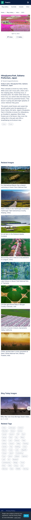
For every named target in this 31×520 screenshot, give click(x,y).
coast (10, 450)
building (17, 446)
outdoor (20, 427)
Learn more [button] (17, 517)
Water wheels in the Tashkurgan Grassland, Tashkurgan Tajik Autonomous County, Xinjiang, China (15, 211)
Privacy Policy (10, 511)
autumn (11, 434)
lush (10, 440)
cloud (24, 446)
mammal (4, 469)
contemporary (6, 462)
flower (10, 124)
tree (11, 446)
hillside (17, 456)
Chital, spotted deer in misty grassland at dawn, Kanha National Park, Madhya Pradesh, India (14, 353)
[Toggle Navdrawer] (28, 2)
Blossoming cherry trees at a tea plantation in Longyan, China (15, 258)
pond (3, 456)
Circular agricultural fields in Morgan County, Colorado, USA (13, 305)
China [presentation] (27, 7)
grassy (4, 453)
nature (13, 431)
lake (17, 450)
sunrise (20, 431)
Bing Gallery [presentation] (5, 7)
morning (25, 469)
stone (10, 456)
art (9, 459)
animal (4, 443)
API (2, 511)
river (3, 465)
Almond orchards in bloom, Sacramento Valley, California (14, 329)
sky (16, 437)
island (11, 453)
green (4, 440)
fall (18, 434)
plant (10, 437)
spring (4, 437)
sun (22, 465)
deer (11, 469)
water (22, 437)
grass (4, 124)
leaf (3, 459)
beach (4, 450)
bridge (15, 462)
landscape (12, 427)
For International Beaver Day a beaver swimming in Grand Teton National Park (14, 186)
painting (25, 443)
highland (24, 456)
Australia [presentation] (13, 7)
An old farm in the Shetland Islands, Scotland (12, 235)
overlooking (19, 453)
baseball (15, 459)
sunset (4, 434)
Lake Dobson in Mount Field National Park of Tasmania (15, 282)
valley (18, 443)
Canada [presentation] (21, 7)
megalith (24, 450)
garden (4, 446)
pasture (17, 440)
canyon (11, 443)
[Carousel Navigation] (15, 409)
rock (23, 434)
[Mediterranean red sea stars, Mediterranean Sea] (28, 23)
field (23, 440)
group (16, 465)
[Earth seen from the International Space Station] (2, 23)
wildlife (18, 469)
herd (9, 465)
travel (22, 462)
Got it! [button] (26, 515)
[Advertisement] (15, 57)
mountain (5, 431)
